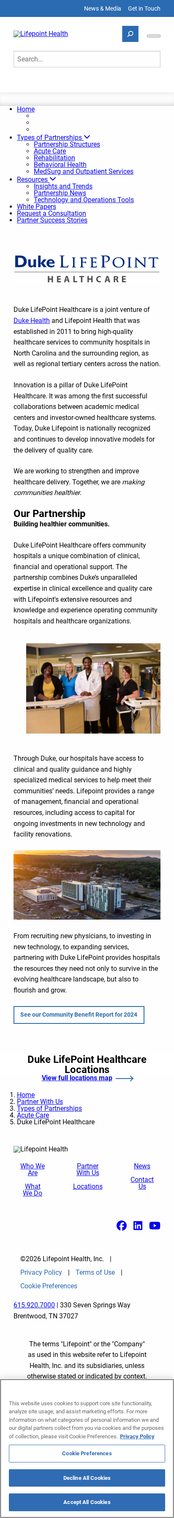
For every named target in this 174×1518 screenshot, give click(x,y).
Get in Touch (144, 8)
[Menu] (153, 36)
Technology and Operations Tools (84, 200)
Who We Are (32, 1169)
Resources (33, 179)
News (142, 1166)
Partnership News (60, 193)
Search (29, 82)
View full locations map (77, 1078)
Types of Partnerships (50, 137)
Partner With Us (40, 1102)
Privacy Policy (41, 1272)
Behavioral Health (60, 165)
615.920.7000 (34, 1305)
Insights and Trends (63, 186)
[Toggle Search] (130, 34)
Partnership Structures (67, 144)
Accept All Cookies (86, 1502)
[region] (87, 1448)
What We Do (32, 1190)
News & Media (102, 8)
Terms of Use (95, 1272)
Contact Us (142, 1183)
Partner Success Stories (52, 220)
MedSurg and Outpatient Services (83, 171)
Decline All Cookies (87, 1478)
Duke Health (32, 321)
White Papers (36, 207)
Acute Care (50, 151)
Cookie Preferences (86, 1453)
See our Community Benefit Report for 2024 (78, 1014)
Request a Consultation (51, 213)
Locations (88, 1186)
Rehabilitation (54, 158)
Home (26, 109)
